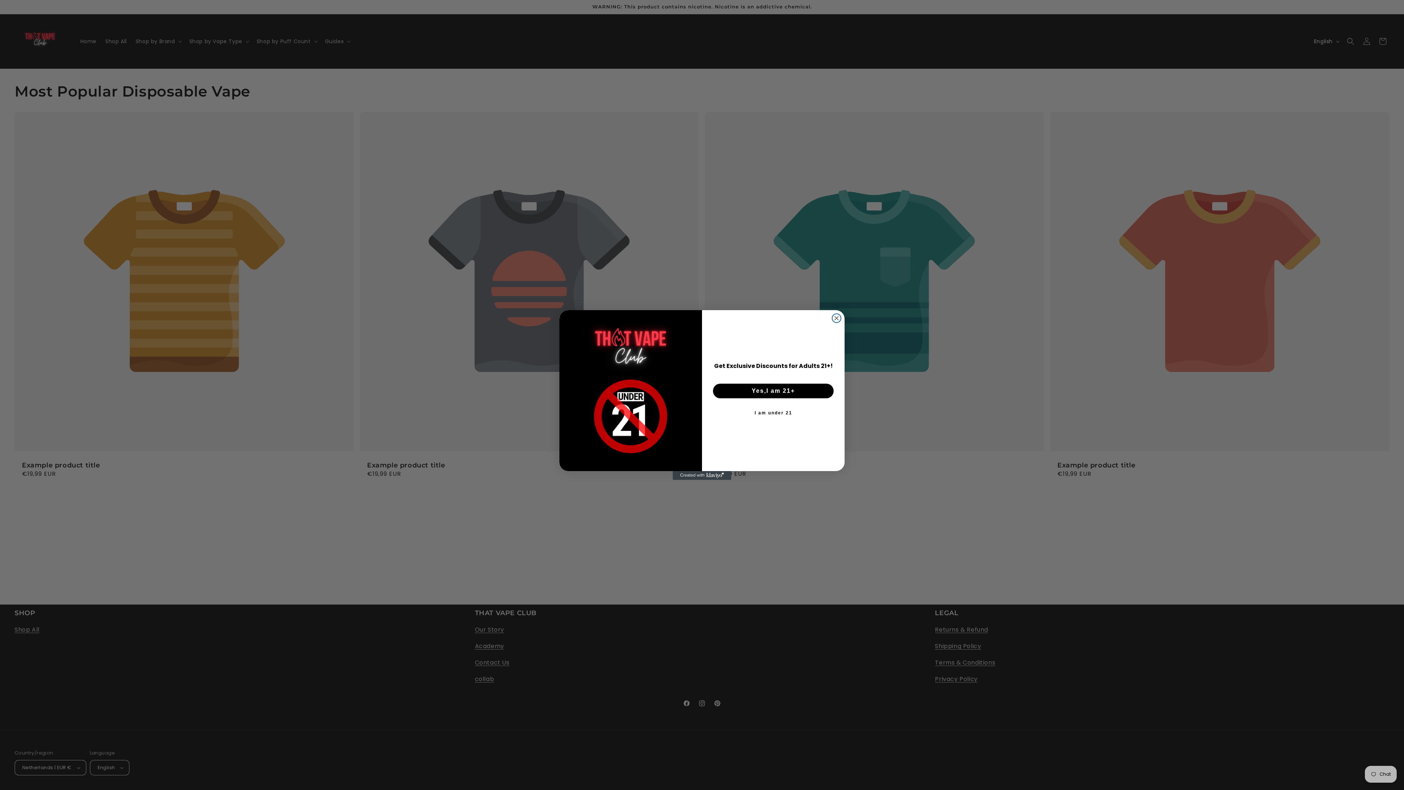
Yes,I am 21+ (773, 391)
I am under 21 (773, 412)
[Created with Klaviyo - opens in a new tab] (702, 475)
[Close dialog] (836, 318)
